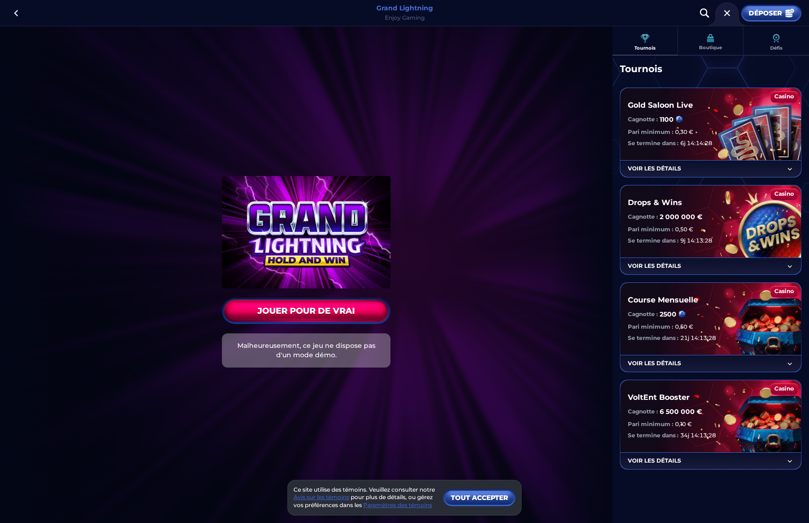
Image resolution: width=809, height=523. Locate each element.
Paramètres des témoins (397, 505)
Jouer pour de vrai (306, 311)
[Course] (727, 13)
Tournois (644, 48)
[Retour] (15, 13)
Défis (776, 48)
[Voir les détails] (790, 169)
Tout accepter (479, 498)
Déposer (765, 13)
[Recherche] (704, 13)
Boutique (710, 47)
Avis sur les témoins (321, 497)
